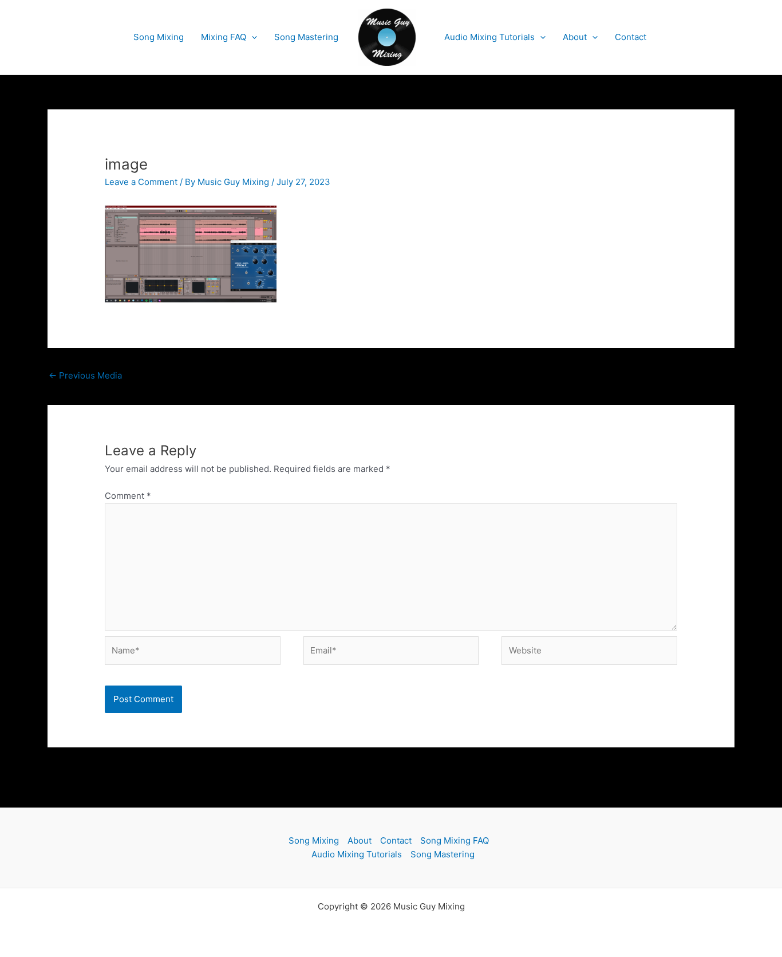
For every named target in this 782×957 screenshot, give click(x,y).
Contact (630, 36)
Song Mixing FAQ (454, 840)
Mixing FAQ (223, 36)
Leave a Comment (141, 181)
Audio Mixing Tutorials (489, 36)
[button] (251, 37)
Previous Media (85, 375)
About (575, 36)
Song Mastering (306, 36)
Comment (128, 495)
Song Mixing (158, 36)
